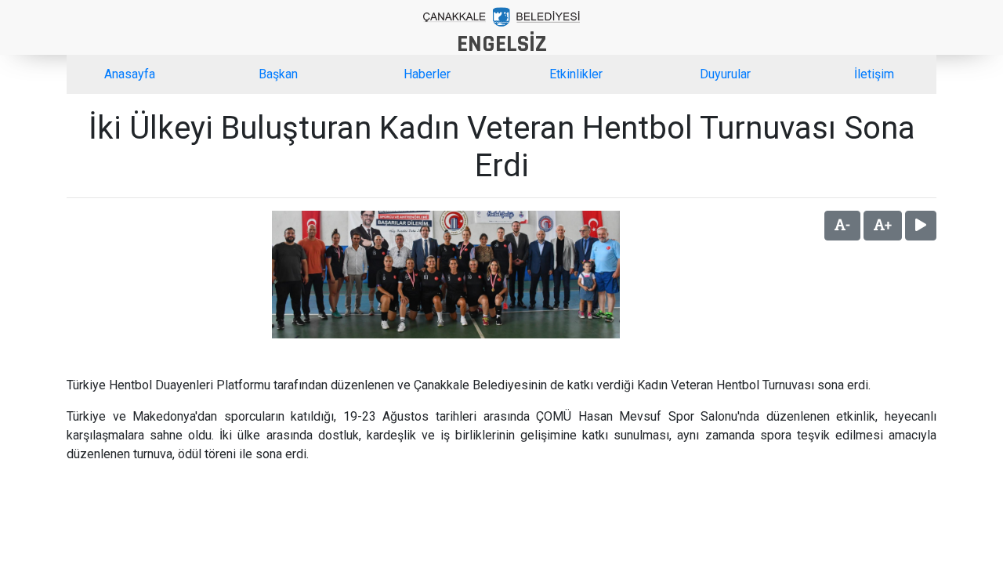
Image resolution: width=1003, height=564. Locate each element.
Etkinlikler (576, 74)
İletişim (874, 74)
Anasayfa (129, 74)
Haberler (427, 74)
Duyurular (725, 74)
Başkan (278, 74)
